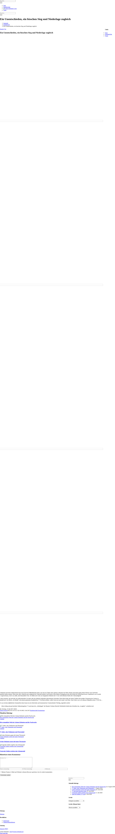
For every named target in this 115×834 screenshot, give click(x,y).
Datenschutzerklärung (9, 822)
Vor (5, 29)
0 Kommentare (41, 710)
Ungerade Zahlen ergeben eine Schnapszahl (11, 746)
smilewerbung (3, 710)
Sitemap (2, 814)
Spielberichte (108, 34)
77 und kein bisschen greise (79, 791)
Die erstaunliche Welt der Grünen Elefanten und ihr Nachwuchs (17, 717)
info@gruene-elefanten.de (16, 831)
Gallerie (2, 719)
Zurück (2, 29)
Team (106, 36)
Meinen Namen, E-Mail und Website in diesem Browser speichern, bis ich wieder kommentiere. (27, 772)
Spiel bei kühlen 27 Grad (78, 794)
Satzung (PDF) (4, 829)
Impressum (6, 820)
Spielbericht (33, 710)
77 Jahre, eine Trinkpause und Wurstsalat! (11, 727)
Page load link (4, 833)
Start (106, 33)
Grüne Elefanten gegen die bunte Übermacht (12, 736)
